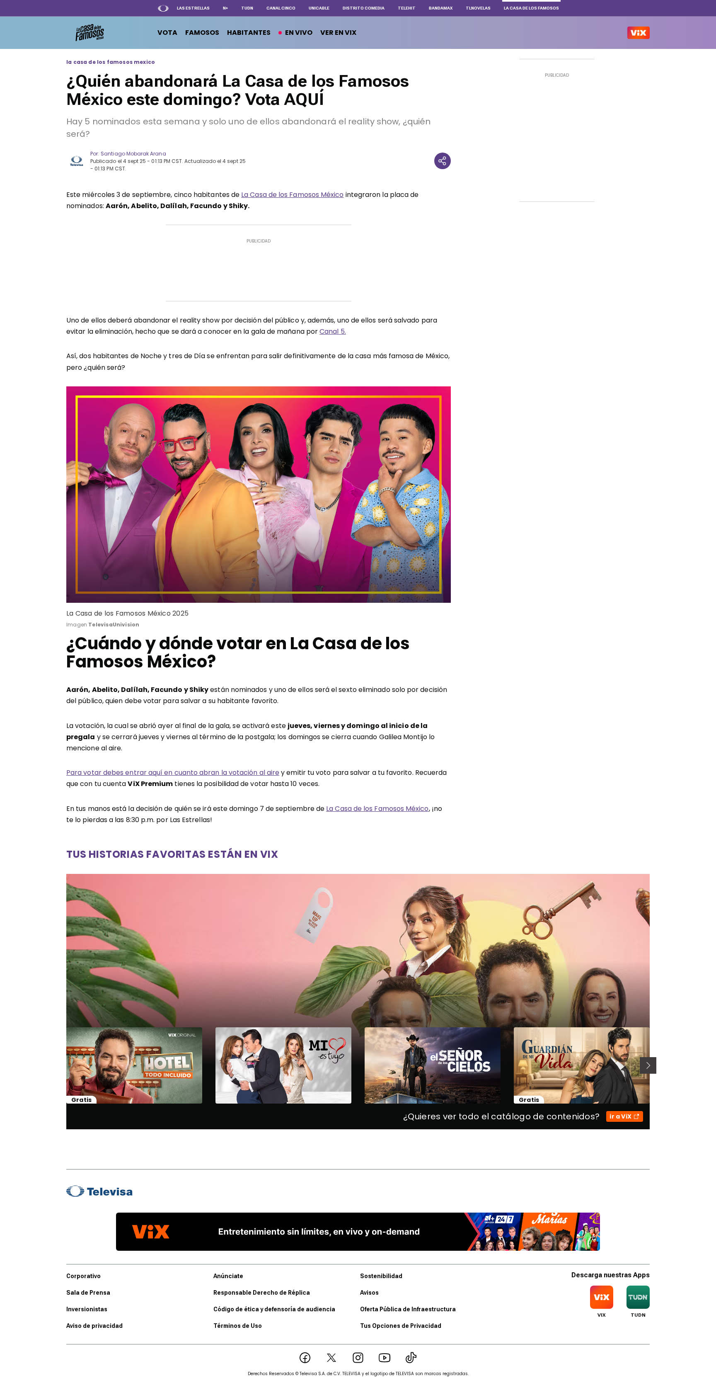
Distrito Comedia (364, 8)
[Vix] (638, 33)
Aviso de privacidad (94, 1325)
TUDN (247, 8)
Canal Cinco (280, 8)
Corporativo (83, 1276)
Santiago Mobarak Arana (133, 153)
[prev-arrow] (61, 1065)
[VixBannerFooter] (358, 1232)
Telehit (407, 8)
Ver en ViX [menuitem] (338, 32)
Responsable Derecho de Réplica (261, 1292)
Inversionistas (86, 1309)
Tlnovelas (478, 8)
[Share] (442, 161)
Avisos (369, 1292)
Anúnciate (228, 1276)
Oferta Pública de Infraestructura (408, 1309)
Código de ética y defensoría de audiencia (274, 1309)
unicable (319, 8)
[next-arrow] (648, 1065)
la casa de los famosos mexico (110, 62)
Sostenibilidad (381, 1276)
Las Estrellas (193, 8)
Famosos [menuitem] (202, 32)
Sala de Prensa (88, 1292)
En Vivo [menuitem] (298, 32)
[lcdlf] (88, 33)
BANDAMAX (440, 8)
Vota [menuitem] (167, 32)
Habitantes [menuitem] (249, 32)
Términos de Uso (237, 1325)
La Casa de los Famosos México (292, 194)
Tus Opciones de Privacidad (400, 1325)
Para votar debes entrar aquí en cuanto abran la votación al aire (172, 772)
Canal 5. (332, 331)
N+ (225, 8)
